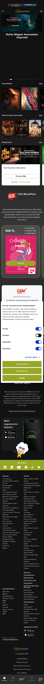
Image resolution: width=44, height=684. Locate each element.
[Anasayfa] (22, 648)
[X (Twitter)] (11, 467)
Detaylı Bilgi (21, 176)
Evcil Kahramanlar (8, 510)
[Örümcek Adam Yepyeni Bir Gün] (22, 5)
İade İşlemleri (28, 607)
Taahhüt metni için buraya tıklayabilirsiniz (22, 411)
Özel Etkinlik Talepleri (31, 597)
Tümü (40, 83)
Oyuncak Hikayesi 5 (9, 499)
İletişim (26, 623)
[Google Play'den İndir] (29, 630)
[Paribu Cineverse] (22, 11)
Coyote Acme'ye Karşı (31, 483)
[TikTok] (32, 467)
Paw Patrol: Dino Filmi (10, 494)
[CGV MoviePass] (40, 679)
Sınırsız (26, 526)
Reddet (22, 378)
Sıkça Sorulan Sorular (31, 618)
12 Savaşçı (27, 512)
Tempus (5, 526)
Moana (5, 548)
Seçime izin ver (22, 371)
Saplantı (5, 501)
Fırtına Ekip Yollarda (9, 530)
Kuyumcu (6, 506)
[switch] (38, 335)
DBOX (5, 612)
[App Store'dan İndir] (29, 635)
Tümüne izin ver (22, 364)
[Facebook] (5, 467)
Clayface (26, 561)
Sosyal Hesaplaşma (30, 559)
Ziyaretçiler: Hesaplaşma (11, 508)
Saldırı (26, 510)
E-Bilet (26, 605)
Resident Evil (28, 532)
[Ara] (41, 11)
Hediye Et (21, 269)
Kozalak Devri (7, 528)
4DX (4, 603)
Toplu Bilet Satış (29, 599)
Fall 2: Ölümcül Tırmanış (31, 503)
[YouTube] (19, 467)
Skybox (5, 594)
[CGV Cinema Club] (22, 679)
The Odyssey (7, 479)
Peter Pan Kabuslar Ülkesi (11, 532)
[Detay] (11, 98)
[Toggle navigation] (3, 11)
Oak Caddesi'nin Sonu (10, 492)
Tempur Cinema (8, 609)
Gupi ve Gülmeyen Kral (31, 564)
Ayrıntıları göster (31, 357)
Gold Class (6, 592)
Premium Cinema (8, 598)
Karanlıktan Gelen (8, 539)
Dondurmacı (28, 508)
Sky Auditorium (7, 596)
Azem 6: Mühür (29, 506)
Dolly (25, 490)
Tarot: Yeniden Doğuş (10, 535)
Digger (26, 544)
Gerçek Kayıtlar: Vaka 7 (10, 503)
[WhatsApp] (39, 467)
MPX (4, 614)
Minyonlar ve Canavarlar (10, 497)
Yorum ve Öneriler (30, 620)
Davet (4, 490)
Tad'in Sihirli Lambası (30, 501)
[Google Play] (10, 433)
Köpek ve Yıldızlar (29, 497)
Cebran (26, 481)
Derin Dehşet (7, 521)
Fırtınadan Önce (8, 523)
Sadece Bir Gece (29, 499)
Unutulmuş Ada (29, 550)
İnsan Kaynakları (29, 592)
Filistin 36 (6, 546)
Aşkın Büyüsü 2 (29, 515)
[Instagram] (26, 467)
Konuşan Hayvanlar (30, 519)
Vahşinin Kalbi (28, 553)
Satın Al (21, 263)
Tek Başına (27, 535)
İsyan (25, 537)
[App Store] (10, 437)
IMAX (4, 600)
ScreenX (5, 607)
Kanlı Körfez (28, 517)
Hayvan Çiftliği (7, 537)
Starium (5, 605)
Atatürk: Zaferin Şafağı (31, 479)
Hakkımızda (27, 590)
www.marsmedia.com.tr (10, 640)
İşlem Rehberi (28, 595)
